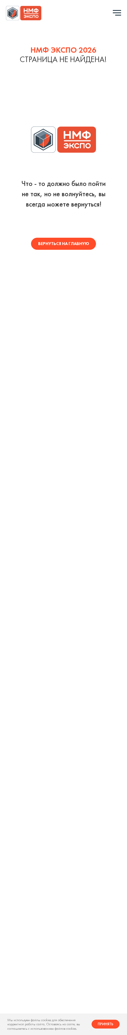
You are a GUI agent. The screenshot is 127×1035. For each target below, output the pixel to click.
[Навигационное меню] (117, 13)
